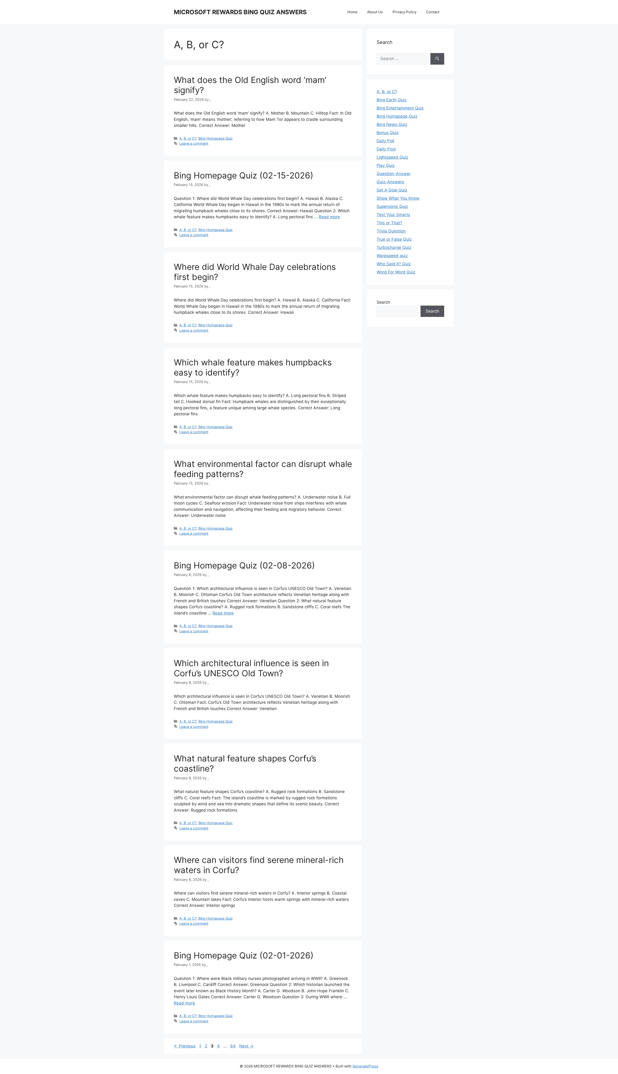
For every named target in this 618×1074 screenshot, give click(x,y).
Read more (329, 216)
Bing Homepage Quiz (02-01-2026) (244, 955)
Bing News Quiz (392, 124)
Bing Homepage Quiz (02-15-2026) (243, 175)
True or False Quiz (394, 239)
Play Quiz (386, 165)
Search (383, 302)
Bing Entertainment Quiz (400, 108)
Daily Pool (386, 149)
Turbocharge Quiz (394, 247)
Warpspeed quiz (392, 255)
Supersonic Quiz (392, 206)
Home (352, 12)
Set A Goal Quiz (392, 190)
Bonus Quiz (388, 132)
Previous (185, 1046)
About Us (375, 12)
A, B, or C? (188, 138)
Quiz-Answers (390, 181)
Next (246, 1046)
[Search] (437, 59)
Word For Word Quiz (396, 272)
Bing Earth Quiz (392, 99)
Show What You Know (398, 198)
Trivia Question (391, 231)
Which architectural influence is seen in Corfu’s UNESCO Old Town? (251, 668)
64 (233, 1046)
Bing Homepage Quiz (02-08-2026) (244, 565)
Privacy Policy (404, 12)
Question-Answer (394, 173)
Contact (432, 12)
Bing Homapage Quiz (215, 138)
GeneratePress (365, 1066)
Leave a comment (193, 143)
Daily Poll (385, 140)
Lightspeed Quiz (392, 157)
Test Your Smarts (393, 214)
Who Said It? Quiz (394, 263)
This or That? (389, 222)
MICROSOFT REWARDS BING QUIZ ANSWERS (240, 12)
